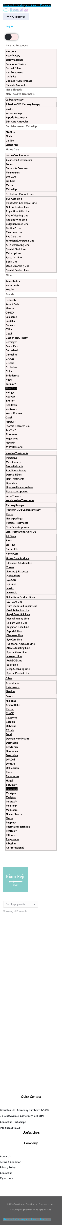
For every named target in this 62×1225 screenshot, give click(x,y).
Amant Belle (12, 304)
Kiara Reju (11, 388)
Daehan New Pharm (16, 337)
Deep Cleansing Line (17, 265)
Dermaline (11, 354)
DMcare (9, 362)
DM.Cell (9, 358)
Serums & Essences (17, 168)
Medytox (10, 396)
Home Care (12, 149)
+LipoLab (10, 300)
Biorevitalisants (14, 59)
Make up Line (13, 253)
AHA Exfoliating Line (17, 244)
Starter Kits (11, 144)
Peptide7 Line (13, 228)
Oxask (9, 417)
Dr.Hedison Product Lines (19, 194)
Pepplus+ (10, 421)
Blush (8, 136)
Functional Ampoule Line (20, 240)
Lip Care (10, 180)
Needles (10, 289)
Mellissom (11, 409)
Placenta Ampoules (16, 85)
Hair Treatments (14, 72)
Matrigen (10, 392)
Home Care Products (17, 155)
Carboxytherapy (14, 99)
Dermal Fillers (13, 68)
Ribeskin (10, 442)
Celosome (11, 316)
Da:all (8, 333)
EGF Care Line (14, 198)
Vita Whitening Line (17, 215)
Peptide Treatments (16, 117)
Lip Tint (9, 140)
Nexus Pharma (13, 413)
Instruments (12, 285)
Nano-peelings (13, 113)
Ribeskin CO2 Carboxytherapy (23, 104)
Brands (10, 294)
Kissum (9, 308)
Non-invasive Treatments (20, 93)
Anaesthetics (12, 281)
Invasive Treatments (17, 45)
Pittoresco (11, 434)
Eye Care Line (13, 236)
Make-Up (11, 189)
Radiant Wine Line (16, 219)
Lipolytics (10, 76)
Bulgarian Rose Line (17, 223)
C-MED (9, 312)
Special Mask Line (16, 249)
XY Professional (14, 446)
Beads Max (11, 346)
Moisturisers (13, 172)
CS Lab (9, 329)
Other (9, 275)
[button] (54, 975)
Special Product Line (17, 270)
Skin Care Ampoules (16, 121)
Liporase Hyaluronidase (18, 80)
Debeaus (10, 325)
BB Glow (10, 132)
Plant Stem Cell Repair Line (21, 202)
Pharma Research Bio (17, 425)
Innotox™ (10, 400)
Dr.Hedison (11, 367)
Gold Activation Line (17, 207)
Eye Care (11, 176)
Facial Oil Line (14, 257)
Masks (9, 109)
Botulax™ (10, 383)
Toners (10, 164)
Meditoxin (11, 404)
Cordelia (10, 321)
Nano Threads (14, 89)
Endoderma (12, 375)
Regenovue (11, 438)
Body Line (11, 261)
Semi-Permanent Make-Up (21, 126)
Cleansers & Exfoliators (19, 160)
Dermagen (11, 342)
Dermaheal (11, 350)
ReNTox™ (10, 430)
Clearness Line (14, 232)
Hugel (8, 379)
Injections (10, 51)
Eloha (8, 371)
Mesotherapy (12, 55)
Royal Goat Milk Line (17, 211)
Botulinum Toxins (15, 64)
